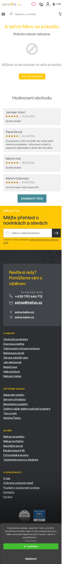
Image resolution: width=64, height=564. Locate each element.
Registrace (10, 367)
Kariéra (7, 496)
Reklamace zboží (13, 353)
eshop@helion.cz (28, 302)
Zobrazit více (32, 198)
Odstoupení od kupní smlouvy (21, 348)
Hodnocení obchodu (32, 97)
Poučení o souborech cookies (21, 487)
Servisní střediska (14, 399)
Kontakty (8, 492)
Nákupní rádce (12, 376)
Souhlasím (32, 546)
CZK (58, 4)
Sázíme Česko (12, 418)
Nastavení (31, 558)
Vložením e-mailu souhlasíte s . (31, 241)
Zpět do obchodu (32, 76)
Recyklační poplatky (15, 404)
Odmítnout (31, 540)
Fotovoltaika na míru (16, 455)
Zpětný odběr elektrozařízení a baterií (26, 408)
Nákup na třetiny (13, 441)
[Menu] (3, 14)
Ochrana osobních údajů (18, 483)
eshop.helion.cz (24, 312)
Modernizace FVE (14, 450)
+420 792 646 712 (29, 296)
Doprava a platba (13, 344)
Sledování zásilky (13, 394)
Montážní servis (13, 446)
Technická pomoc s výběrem (20, 459)
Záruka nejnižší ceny (15, 357)
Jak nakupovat (12, 362)
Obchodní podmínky (15, 339)
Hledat (11, 14)
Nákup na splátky (13, 436)
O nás (6, 478)
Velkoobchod (11, 371)
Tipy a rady (10, 413)
